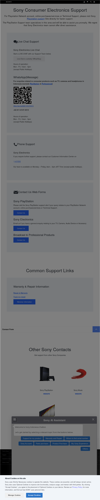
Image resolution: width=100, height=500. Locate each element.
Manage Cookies (14, 495)
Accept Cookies (34, 495)
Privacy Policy (77, 487)
